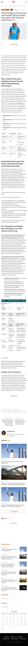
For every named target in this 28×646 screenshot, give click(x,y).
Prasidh (14, 411)
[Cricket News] (14, 2)
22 (21, 622)
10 (3, 620)
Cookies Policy (6, 638)
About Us (6, 636)
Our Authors (23, 638)
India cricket (4, 411)
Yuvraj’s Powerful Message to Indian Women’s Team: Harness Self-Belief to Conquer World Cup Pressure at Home (7, 422)
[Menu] (2, 2)
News (3, 9)
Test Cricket (23, 411)
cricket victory (16, 409)
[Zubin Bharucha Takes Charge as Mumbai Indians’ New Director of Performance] (23, 572)
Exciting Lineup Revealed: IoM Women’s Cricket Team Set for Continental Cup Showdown (12, 505)
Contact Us (13, 636)
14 (17, 620)
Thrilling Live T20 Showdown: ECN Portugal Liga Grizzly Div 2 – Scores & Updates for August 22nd (13, 484)
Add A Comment (14, 511)
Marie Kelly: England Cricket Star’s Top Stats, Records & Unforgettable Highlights (9, 581)
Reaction (7, 9)
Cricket (3, 409)
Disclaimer (19, 636)
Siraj (18, 411)
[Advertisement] (14, 532)
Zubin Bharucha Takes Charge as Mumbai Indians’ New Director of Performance (8, 573)
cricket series (9, 409)
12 (10, 620)
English (5, 518)
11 (6, 620)
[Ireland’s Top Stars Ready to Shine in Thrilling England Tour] (14, 451)
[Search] (26, 2)
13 (14, 620)
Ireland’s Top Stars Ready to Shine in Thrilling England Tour (12, 462)
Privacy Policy (14, 638)
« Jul (2, 628)
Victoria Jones (15, 9)
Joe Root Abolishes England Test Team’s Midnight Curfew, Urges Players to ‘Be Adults (9, 589)
